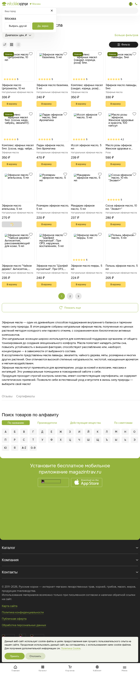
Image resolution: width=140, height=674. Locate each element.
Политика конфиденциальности (23, 612)
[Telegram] (131, 4)
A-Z (24, 447)
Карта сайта (9, 606)
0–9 (33, 447)
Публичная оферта (14, 619)
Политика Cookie (70, 648)
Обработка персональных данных (24, 625)
